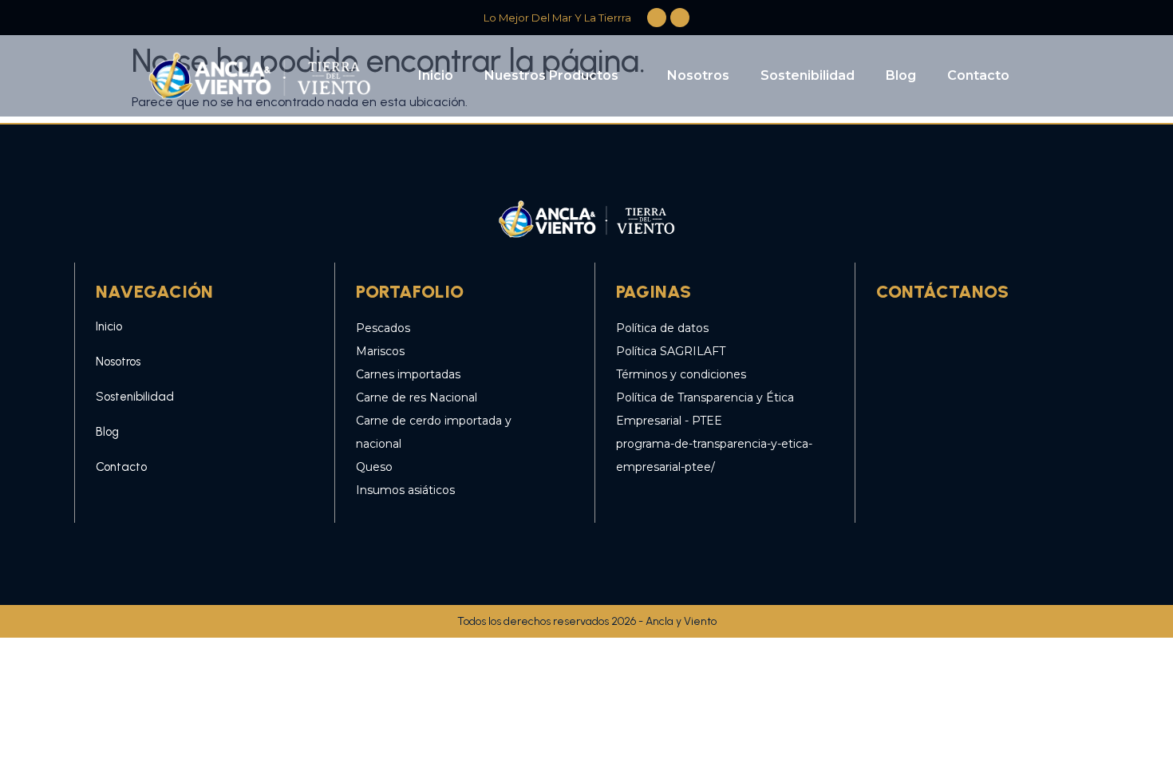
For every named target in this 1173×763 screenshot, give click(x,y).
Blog (901, 75)
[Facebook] (896, 337)
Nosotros (698, 75)
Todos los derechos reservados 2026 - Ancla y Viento (587, 621)
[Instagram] (940, 337)
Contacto (978, 75)
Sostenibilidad (807, 75)
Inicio (435, 75)
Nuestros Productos (551, 75)
